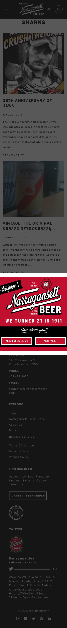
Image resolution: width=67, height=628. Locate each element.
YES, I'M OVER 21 (16, 340)
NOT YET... (50, 340)
